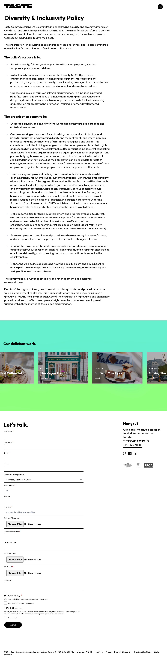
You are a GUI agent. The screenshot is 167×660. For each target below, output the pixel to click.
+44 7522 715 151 (132, 444)
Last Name (8, 442)
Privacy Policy (29, 603)
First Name (8, 431)
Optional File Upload (11, 518)
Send (13, 624)
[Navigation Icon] (160, 6)
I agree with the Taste (21, 603)
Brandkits (8, 654)
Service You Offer (10, 542)
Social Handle (9, 485)
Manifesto (99, 652)
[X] (135, 453)
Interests (8, 507)
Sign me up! (12, 618)
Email (6, 453)
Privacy (109, 652)
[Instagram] (124, 453)
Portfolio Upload (10, 553)
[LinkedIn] (130, 453)
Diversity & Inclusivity (122, 652)
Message (8, 580)
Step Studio (146, 652)
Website (7, 496)
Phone (6, 464)
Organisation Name (12, 532)
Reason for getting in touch (14, 475)
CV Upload (8, 567)
